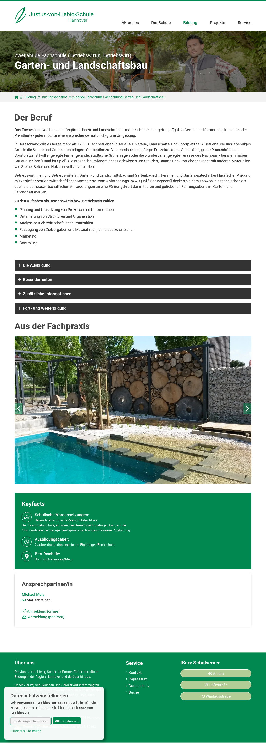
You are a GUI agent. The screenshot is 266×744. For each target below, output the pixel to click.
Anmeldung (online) (43, 611)
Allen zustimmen (67, 721)
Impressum (138, 679)
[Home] (55, 16)
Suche (134, 692)
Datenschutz (139, 686)
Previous (19, 408)
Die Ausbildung (36, 265)
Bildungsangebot (54, 97)
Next (247, 408)
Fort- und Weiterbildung (44, 308)
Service (244, 22)
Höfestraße (218, 685)
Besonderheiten (37, 279)
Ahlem (218, 673)
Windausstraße (218, 696)
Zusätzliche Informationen (47, 293)
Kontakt (135, 672)
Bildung (190, 22)
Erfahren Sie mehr (25, 731)
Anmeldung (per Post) (46, 617)
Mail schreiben (39, 600)
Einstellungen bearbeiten (30, 721)
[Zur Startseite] (16, 97)
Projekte (217, 22)
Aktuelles (130, 22)
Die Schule (161, 22)
